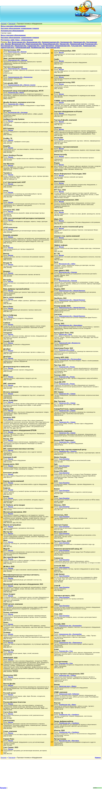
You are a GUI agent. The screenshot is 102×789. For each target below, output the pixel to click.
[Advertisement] (37, 13)
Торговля (11, 23)
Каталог (4, 23)
